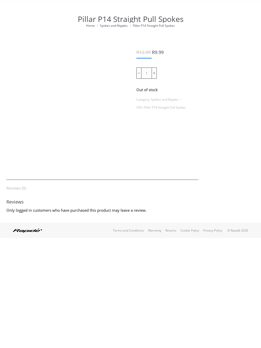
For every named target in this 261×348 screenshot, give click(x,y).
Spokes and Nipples (165, 99)
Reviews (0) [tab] (16, 188)
